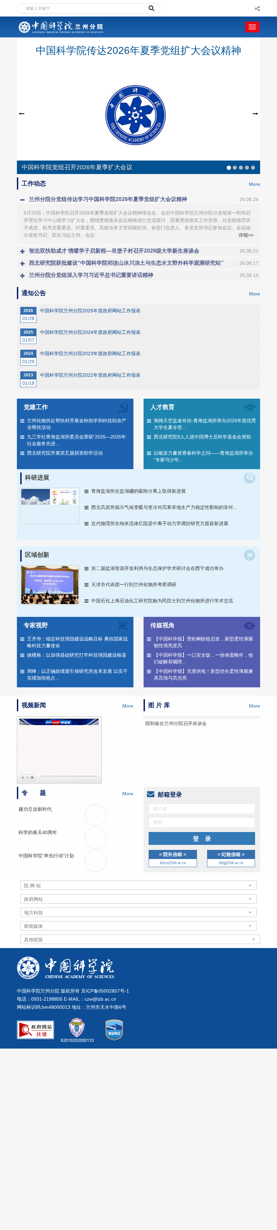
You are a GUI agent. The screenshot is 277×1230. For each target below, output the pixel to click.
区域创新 (37, 554)
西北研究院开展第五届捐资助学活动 (65, 453)
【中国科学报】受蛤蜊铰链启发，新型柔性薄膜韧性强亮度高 (203, 642)
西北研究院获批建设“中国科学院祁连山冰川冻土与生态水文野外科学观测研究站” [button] (143, 263)
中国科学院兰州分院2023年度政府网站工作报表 (90, 353)
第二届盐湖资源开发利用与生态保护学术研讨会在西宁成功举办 (157, 568)
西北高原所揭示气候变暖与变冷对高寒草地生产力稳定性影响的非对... (164, 507)
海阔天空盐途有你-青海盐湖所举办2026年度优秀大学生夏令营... (205, 424)
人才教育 (162, 407)
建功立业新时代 (35, 830)
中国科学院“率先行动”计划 (46, 877)
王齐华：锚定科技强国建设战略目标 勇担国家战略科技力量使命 (77, 642)
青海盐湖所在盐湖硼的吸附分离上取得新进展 (138, 491)
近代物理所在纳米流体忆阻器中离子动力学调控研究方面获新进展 (159, 523)
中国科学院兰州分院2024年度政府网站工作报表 (90, 332)
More (254, 184)
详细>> (245, 235)
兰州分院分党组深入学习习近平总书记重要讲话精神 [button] (143, 275)
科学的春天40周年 (38, 853)
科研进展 (37, 477)
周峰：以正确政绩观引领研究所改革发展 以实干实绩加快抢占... (77, 674)
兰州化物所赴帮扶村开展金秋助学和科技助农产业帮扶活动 (76, 424)
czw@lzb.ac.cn (100, 1020)
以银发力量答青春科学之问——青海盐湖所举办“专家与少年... (203, 456)
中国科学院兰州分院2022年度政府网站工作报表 (90, 375)
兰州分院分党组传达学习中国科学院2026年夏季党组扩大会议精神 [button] (143, 199)
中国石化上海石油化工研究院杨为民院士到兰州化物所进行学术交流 (162, 600)
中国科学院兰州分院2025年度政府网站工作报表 (90, 310)
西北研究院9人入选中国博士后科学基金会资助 (202, 436)
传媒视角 (162, 625)
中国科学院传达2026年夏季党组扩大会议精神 (138, 50)
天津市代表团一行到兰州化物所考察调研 (133, 584)
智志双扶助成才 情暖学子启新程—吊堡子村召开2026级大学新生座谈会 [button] (143, 251)
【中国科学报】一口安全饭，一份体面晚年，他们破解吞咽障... (203, 658)
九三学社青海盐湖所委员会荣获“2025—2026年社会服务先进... (76, 440)
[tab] (138, 199)
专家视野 (36, 625)
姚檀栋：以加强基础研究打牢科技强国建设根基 (76, 655)
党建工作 (36, 407)
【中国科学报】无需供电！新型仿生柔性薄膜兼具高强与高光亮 (203, 674)
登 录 (202, 860)
